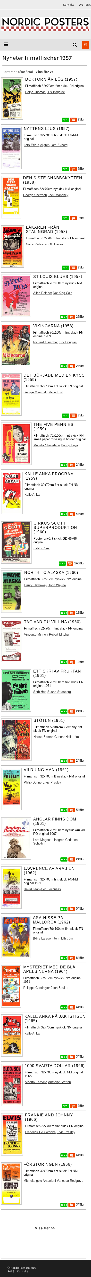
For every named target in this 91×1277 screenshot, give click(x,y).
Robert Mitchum (60, 634)
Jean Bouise (59, 988)
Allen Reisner (42, 293)
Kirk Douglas (68, 342)
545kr (79, 810)
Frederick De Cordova (40, 1132)
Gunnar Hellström (66, 737)
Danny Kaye (69, 445)
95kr (80, 119)
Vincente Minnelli (36, 634)
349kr (79, 1056)
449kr (79, 514)
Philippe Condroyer (36, 988)
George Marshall (35, 392)
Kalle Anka (32, 494)
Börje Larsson (42, 938)
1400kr (78, 563)
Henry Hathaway (35, 585)
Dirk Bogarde (56, 92)
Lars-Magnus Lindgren (48, 840)
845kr (79, 958)
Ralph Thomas (35, 92)
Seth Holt (39, 692)
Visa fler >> (44, 72)
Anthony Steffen (59, 1082)
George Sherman (35, 195)
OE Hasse (56, 244)
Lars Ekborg (58, 145)
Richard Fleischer (45, 342)
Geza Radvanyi (37, 244)
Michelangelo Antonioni (40, 1180)
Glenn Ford (55, 392)
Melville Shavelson (46, 445)
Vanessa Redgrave (70, 1180)
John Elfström (63, 938)
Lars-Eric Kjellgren (37, 145)
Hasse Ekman (43, 737)
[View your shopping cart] (85, 45)
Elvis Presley (51, 782)
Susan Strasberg (59, 692)
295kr (79, 317)
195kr (79, 612)
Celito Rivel (41, 548)
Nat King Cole (62, 293)
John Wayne (57, 585)
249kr (79, 366)
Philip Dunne (32, 782)
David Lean (32, 889)
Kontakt (68, 4)
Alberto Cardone (36, 1082)
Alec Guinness (50, 889)
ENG (88, 4)
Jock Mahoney (58, 195)
